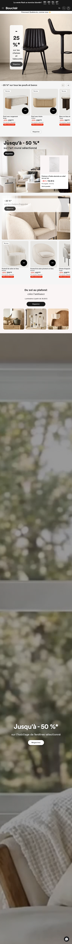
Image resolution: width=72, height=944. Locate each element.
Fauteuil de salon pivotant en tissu (42, 268)
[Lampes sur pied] (36, 319)
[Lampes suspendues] (58, 319)
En (59, 8)
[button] (66, 939)
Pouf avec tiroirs (36, 116)
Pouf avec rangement (10, 116)
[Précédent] (63, 85)
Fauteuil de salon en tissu (10, 268)
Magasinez (16, 64)
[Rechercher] (64, 8)
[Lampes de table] (13, 319)
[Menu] (3, 8)
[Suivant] (68, 85)
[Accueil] (12, 8)
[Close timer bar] (70, 3)
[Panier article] (68, 8)
